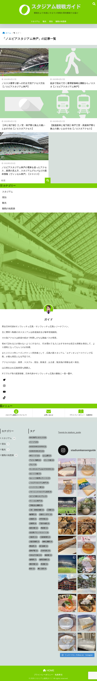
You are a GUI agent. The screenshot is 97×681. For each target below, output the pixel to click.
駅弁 (32, 569)
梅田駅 (48, 555)
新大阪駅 (43, 546)
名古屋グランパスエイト (38, 532)
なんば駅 (47, 456)
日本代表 (45, 551)
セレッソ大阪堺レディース (39, 478)
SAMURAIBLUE (36, 451)
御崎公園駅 (47, 541)
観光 (44, 21)
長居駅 (44, 564)
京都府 (32, 519)
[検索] (48, 180)
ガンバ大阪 (49, 460)
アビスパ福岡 (35, 460)
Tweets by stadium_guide (69, 432)
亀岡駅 (32, 514)
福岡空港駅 (44, 559)
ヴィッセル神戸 (35, 501)
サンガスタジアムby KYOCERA (41, 469)
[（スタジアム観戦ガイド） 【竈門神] (87, 584)
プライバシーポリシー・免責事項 (48, 675)
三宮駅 (50, 510)
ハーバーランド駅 (36, 487)
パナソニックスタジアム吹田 (40, 492)
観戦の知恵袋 (61, 21)
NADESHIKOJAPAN (37, 446)
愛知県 (32, 546)
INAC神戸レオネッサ (37, 437)
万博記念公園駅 (35, 505)
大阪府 (33, 537)
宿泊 (51, 21)
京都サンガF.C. (45, 514)
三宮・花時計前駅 (36, 510)
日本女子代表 (35, 555)
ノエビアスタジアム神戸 (38, 483)
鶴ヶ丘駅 (42, 569)
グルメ (32, 464)
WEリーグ (34, 456)
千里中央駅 (44, 523)
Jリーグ (33, 442)
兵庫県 (32, 523)
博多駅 (44, 528)
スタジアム (35, 21)
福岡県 (32, 559)
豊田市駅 (33, 564)
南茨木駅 (33, 528)
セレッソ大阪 (35, 474)
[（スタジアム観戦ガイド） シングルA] (87, 642)
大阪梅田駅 (45, 537)
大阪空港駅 (34, 541)
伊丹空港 (43, 519)
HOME (50, 670)
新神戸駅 (33, 551)
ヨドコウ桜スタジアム (38, 496)
